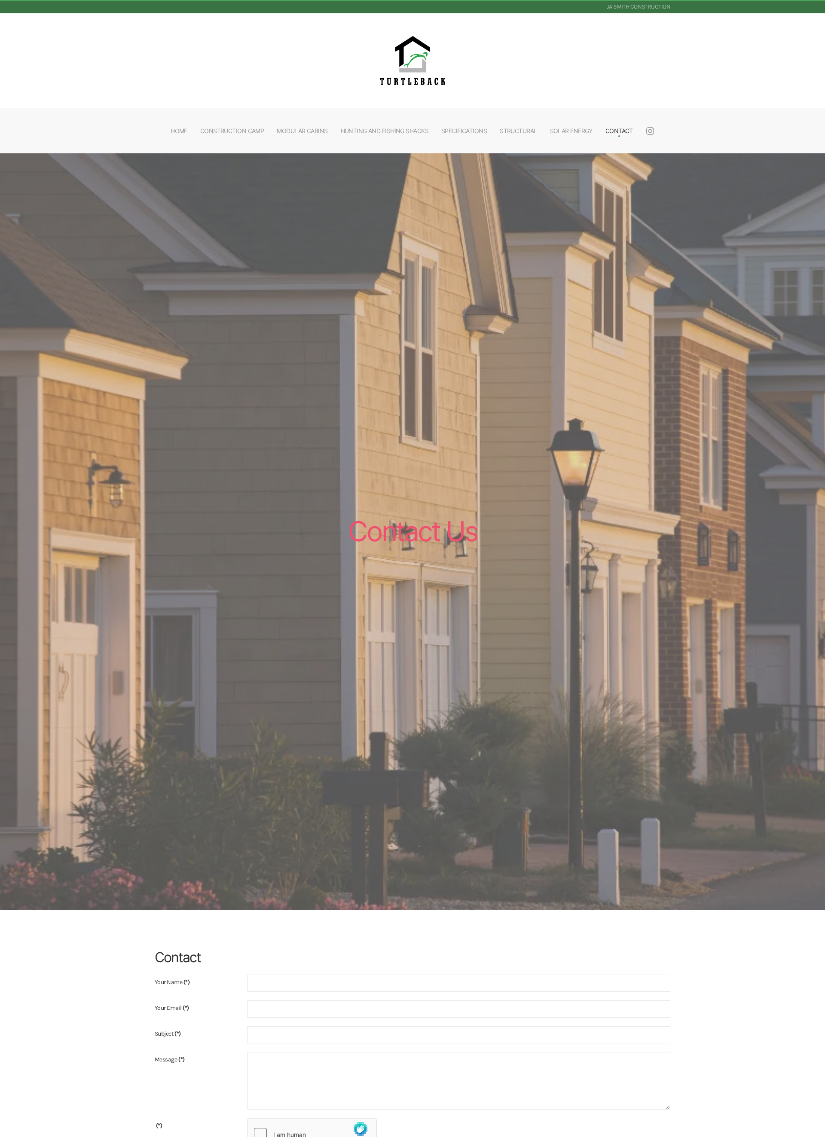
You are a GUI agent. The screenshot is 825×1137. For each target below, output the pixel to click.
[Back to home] (412, 60)
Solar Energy (571, 130)
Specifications (464, 130)
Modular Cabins (302, 130)
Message (169, 1059)
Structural (518, 130)
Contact (619, 130)
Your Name (172, 982)
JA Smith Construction (638, 6)
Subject (167, 1033)
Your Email (172, 1008)
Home (179, 130)
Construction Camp (232, 130)
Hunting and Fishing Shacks (384, 130)
